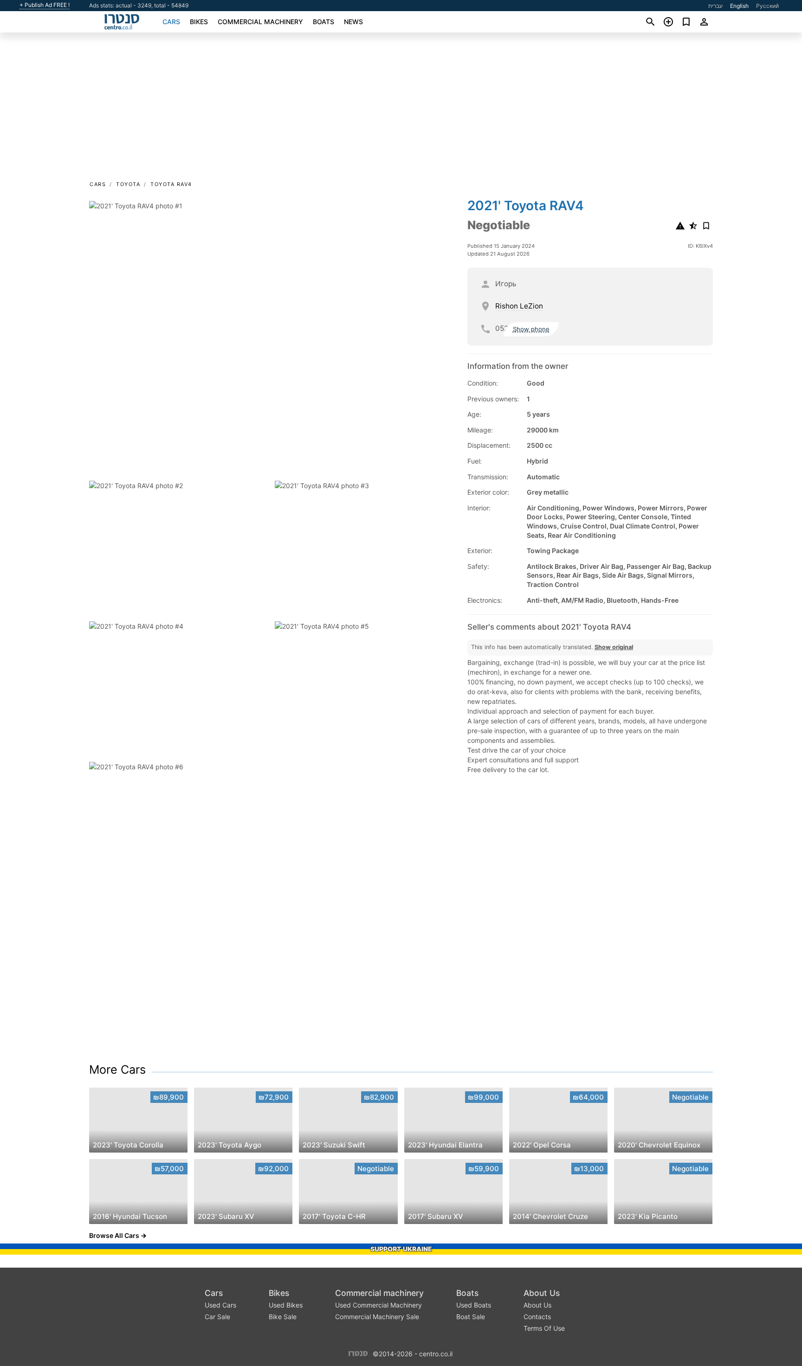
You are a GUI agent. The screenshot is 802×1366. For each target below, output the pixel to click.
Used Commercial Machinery (378, 1305)
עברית (715, 5)
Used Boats (473, 1305)
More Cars (117, 1069)
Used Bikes (286, 1305)
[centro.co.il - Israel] (358, 1353)
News (353, 22)
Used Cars (220, 1305)
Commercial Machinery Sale (377, 1317)
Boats (323, 22)
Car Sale (217, 1317)
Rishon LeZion (519, 306)
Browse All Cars (114, 1235)
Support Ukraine (401, 1249)
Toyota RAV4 (171, 184)
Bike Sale (283, 1317)
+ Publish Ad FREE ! (44, 5)
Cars (171, 22)
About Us (542, 1293)
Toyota (128, 184)
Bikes (199, 22)
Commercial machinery (260, 22)
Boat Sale (470, 1317)
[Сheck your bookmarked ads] (686, 21)
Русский (767, 5)
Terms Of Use (544, 1328)
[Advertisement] (401, 109)
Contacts (537, 1317)
